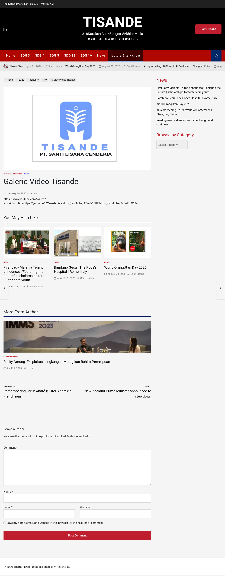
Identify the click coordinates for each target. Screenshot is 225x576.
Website (85, 507)
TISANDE (112, 22)
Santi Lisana (208, 29)
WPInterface (61, 566)
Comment (11, 447)
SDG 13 (69, 55)
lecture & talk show (125, 55)
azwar (34, 193)
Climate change (11, 356)
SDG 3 (25, 55)
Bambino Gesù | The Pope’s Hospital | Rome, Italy (75, 269)
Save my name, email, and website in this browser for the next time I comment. (55, 523)
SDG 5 (54, 55)
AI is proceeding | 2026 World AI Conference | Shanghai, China (170, 66)
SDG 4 (39, 55)
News (101, 55)
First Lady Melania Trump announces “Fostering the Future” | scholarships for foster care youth (23, 273)
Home (10, 55)
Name (8, 491)
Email (8, 507)
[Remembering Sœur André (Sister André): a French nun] (4, 288)
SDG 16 (86, 55)
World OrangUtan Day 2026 (74, 66)
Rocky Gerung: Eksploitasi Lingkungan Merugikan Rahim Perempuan (57, 362)
